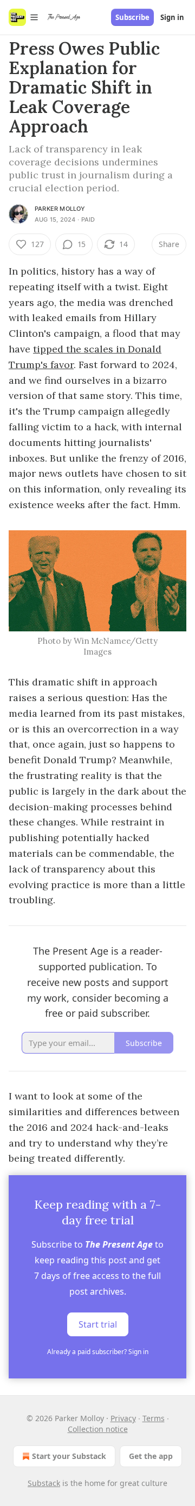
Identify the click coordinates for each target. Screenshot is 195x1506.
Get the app (151, 1456)
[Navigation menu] (23, 17)
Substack (44, 1483)
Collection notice (98, 1429)
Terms (153, 1418)
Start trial (98, 1324)
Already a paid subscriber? (97, 1351)
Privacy (123, 1418)
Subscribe (132, 17)
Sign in (172, 17)
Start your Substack (69, 1456)
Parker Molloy (60, 208)
